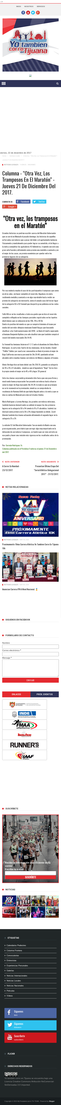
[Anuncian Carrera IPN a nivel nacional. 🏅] (30, 567)
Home (4, 156)
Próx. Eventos (45, 694)
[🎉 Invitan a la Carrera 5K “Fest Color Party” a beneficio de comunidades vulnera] (38, 900)
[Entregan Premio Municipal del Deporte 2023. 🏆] (38, 912)
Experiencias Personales (17, 966)
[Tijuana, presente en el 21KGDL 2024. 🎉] (24, 912)
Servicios (41, 6)
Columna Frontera (14, 950)
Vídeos (10, 996)
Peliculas (11, 991)
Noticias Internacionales (17, 976)
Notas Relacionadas (16, 487)
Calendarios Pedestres (16, 945)
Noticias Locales (14, 156)
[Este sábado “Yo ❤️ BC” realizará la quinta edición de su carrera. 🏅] (52, 912)
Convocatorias (13, 955)
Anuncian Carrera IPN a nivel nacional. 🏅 (20, 589)
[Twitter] (33, 12)
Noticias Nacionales (15, 986)
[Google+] (38, 12)
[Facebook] (23, 12)
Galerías (10, 970)
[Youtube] (28, 12)
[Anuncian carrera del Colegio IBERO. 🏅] (9, 912)
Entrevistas (11, 960)
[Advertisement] (30, 121)
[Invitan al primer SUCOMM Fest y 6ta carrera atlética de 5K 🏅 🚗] (52, 900)
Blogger (52, 1101)
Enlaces (16, 694)
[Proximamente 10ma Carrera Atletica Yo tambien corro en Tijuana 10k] (30, 515)
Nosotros (28, 6)
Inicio (18, 6)
